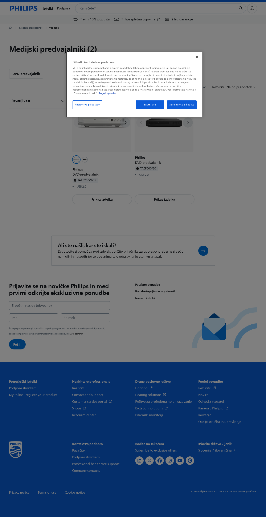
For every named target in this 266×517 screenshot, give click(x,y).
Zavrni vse (150, 105)
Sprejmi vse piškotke (181, 105)
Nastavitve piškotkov (87, 105)
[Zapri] (197, 56)
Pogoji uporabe (107, 93)
